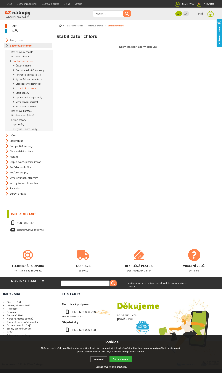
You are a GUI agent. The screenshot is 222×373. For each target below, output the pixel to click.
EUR (185, 13)
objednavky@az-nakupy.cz (30, 229)
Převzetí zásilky (15, 302)
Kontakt (78, 3)
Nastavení (99, 359)
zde (124, 366)
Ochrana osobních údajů (19, 325)
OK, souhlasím (120, 359)
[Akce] (30, 26)
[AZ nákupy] (17, 14)
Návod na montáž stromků (20, 318)
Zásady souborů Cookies (19, 328)
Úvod (9, 3)
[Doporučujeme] (30, 31)
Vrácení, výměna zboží (18, 305)
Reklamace (12, 312)
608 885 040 (25, 222)
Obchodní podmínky (27, 3)
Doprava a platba (50, 3)
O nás (67, 3)
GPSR (10, 332)
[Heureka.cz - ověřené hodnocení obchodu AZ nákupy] (142, 327)
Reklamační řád (15, 315)
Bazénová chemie (75, 26)
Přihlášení (209, 3)
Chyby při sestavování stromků (22, 322)
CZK (179, 13)
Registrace (188, 3)
